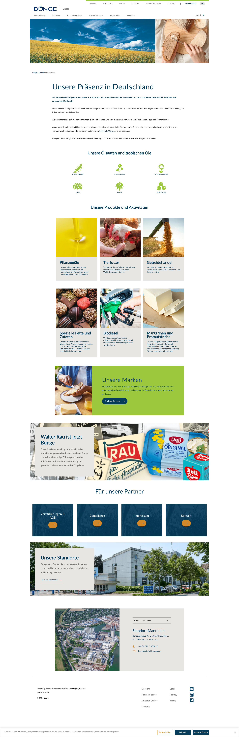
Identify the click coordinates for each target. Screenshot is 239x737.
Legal (172, 689)
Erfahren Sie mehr (113, 401)
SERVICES (135, 3)
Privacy (173, 695)
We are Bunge (39, 15)
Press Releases (149, 695)
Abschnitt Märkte (106, 131)
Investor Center (149, 701)
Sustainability (115, 15)
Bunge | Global (38, 73)
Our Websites (190, 3)
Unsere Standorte (50, 580)
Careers (146, 689)
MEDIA (122, 3)
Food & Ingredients (74, 15)
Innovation (131, 15)
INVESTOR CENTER (153, 3)
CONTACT (172, 3)
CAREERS (92, 3)
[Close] (235, 732)
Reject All (182, 732)
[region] (119, 732)
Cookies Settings (165, 732)
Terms (173, 701)
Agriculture (56, 15)
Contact (146, 707)
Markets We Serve (96, 15)
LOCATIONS (107, 3)
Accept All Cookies (201, 732)
